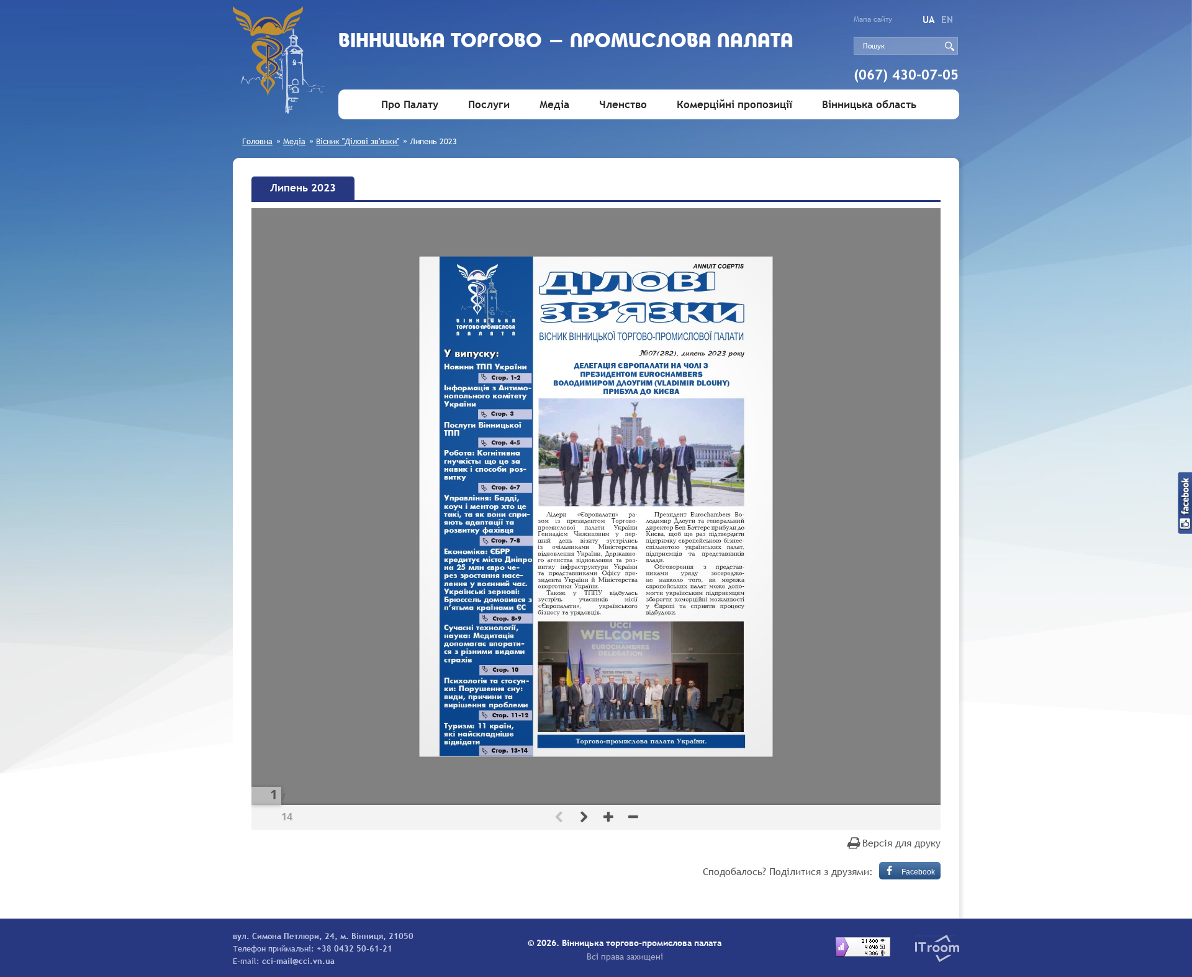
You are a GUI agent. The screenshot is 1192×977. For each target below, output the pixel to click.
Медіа (554, 105)
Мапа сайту (873, 19)
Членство (623, 105)
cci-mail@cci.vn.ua (298, 960)
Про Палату (409, 105)
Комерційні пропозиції (734, 105)
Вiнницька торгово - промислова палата (565, 42)
